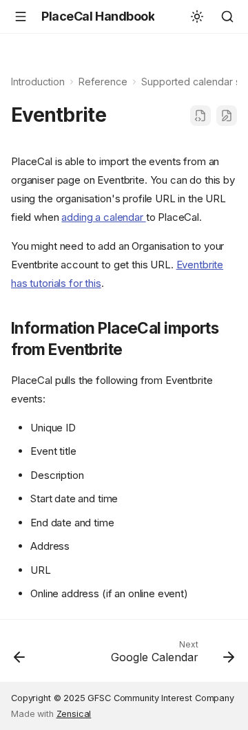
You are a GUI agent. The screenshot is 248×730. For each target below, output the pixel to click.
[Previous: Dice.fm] (20, 655)
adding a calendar (103, 217)
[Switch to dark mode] (197, 16)
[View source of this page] (200, 115)
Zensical (74, 714)
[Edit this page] (226, 115)
